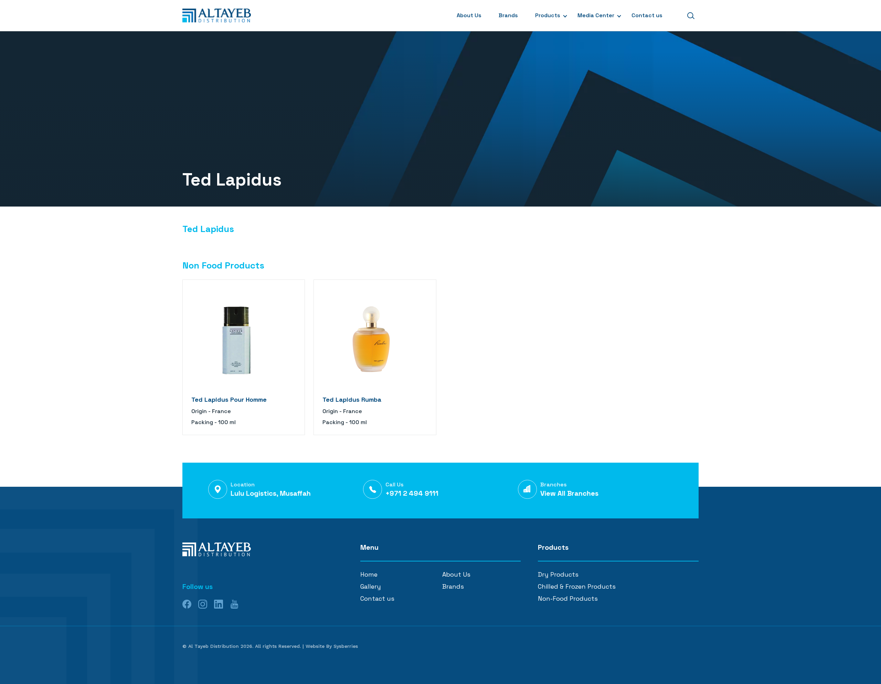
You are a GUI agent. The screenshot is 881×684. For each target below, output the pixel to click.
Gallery (370, 586)
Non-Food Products (568, 598)
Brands (508, 15)
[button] (691, 15)
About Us (469, 15)
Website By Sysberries (332, 646)
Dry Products (558, 574)
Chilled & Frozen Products (577, 586)
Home (369, 574)
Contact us (646, 15)
